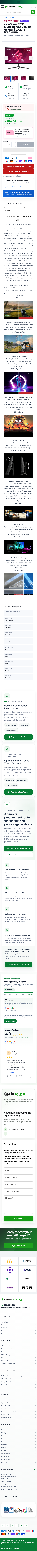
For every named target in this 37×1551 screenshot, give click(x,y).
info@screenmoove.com (21, 1134)
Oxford (3, 1451)
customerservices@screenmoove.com (15, 1307)
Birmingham (5, 1433)
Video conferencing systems (10, 1358)
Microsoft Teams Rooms (9, 1385)
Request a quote (10, 1021)
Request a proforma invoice (18, 171)
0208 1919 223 (6, 1481)
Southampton (5, 1454)
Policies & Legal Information (10, 1548)
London (3, 1430)
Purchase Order (6, 1415)
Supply (3, 1334)
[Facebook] (7, 1525)
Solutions (6, 1340)
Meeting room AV (6, 1349)
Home (5, 17)
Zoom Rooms (5, 1388)
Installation (4, 1328)
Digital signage (6, 1355)
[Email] (3, 1525)
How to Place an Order (8, 1412)
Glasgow (4, 1462)
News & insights (6, 1406)
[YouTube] (26, 1525)
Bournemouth (5, 1456)
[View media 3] (23, 79)
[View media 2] (15, 79)
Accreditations (9, 1496)
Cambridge (4, 1445)
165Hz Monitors (13, 17)
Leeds (3, 1439)
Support (5, 1394)
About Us (4, 1400)
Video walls (4, 1361)
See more (10, 1073)
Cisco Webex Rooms (7, 1379)
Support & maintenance (8, 1331)
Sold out (25, 144)
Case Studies (5, 1409)
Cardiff (3, 1448)
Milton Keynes (5, 1459)
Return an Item (6, 1418)
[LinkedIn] (17, 1525)
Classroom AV (5, 1346)
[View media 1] (7, 79)
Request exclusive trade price (18, 166)
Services (5, 1316)
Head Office (7, 1469)
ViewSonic (7, 37)
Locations (6, 1424)
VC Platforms (8, 1370)
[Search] (33, 12)
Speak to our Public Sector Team (14, 187)
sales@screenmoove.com (9, 1484)
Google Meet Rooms (7, 1382)
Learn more (18, 133)
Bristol (3, 1442)
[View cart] (35, 7)
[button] (18, 150)
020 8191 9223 (19, 1129)
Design (3, 1325)
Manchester (5, 1436)
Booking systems (6, 1352)
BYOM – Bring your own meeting (11, 1376)
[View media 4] (32, 79)
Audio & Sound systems (8, 1364)
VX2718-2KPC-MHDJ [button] (13, 35)
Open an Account (6, 1403)
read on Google (23, 1038)
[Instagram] (12, 1525)
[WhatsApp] (21, 1525)
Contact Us (20, 1245)
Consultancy (5, 1322)
